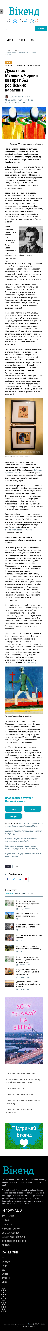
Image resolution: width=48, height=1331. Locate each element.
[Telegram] (26, 21)
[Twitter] (15, 21)
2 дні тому (22, 918)
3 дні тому (22, 930)
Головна (7, 50)
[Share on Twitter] (13, 879)
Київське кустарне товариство (23, 471)
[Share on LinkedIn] (19, 879)
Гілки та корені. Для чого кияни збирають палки (27, 914)
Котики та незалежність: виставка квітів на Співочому (28, 947)
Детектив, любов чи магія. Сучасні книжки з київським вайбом (28, 984)
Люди (15, 50)
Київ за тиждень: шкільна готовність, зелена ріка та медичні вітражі (27, 959)
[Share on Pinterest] (26, 879)
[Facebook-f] (9, 21)
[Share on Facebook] (7, 879)
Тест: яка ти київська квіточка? (21, 1073)
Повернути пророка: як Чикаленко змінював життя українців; (21, 839)
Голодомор (31, 662)
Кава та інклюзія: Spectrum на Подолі (29, 936)
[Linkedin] (32, 21)
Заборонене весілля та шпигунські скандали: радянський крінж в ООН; (21, 847)
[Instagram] (21, 21)
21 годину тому (24, 909)
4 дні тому (22, 940)
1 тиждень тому (24, 965)
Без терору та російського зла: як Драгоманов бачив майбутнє (24, 824)
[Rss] (37, 21)
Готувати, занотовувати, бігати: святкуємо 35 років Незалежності (27, 972)
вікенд (16, 866)
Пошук (41, 29)
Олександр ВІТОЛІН (20, 96)
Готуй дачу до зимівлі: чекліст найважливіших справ (29, 925)
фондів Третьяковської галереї (18, 529)
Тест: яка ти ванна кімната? (19, 1094)
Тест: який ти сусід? (15, 1088)
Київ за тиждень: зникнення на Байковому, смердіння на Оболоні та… (28, 903)
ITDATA (29, 1324)
